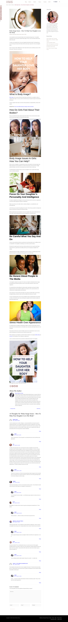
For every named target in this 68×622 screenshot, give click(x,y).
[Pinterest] (13, 386)
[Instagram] (17, 386)
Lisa (13, 444)
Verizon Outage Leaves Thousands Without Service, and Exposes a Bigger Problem (52, 39)
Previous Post (12, 408)
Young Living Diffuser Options (51, 42)
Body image (11, 97)
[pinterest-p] (54, 1)
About (53, 617)
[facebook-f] (57, 1)
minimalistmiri (15, 419)
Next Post (39, 408)
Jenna (14, 541)
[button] (59, 1)
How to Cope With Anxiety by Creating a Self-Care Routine (24, 106)
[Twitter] (15, 386)
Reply (40, 431)
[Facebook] (11, 386)
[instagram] (55, 1)
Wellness (11, 34)
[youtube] (56, 1)
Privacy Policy (59, 617)
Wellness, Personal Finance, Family (45, 617)
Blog (55, 617)
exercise (10, 336)
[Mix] (1, 17)
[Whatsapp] (1, 19)
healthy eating (37, 334)
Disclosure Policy (53, 619)
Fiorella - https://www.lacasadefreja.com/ (20, 563)
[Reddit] (1, 13)
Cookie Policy (59, 619)
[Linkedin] (1, 15)
